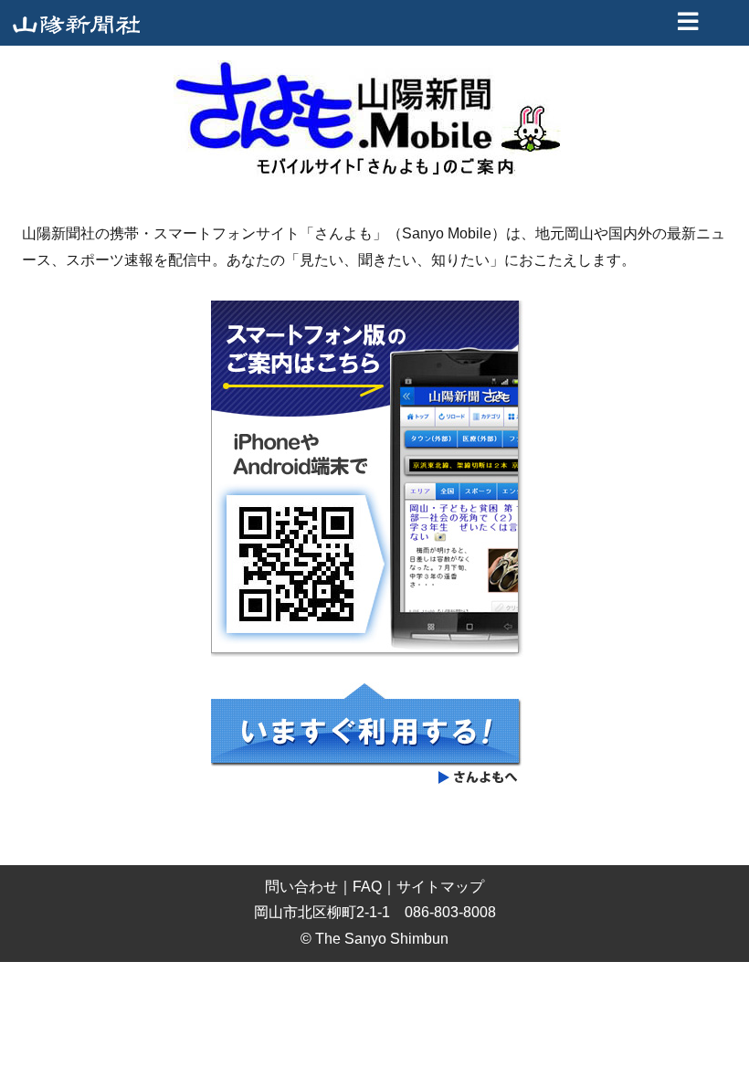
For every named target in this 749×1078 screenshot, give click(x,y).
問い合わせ (301, 886)
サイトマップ (440, 886)
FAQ (367, 886)
